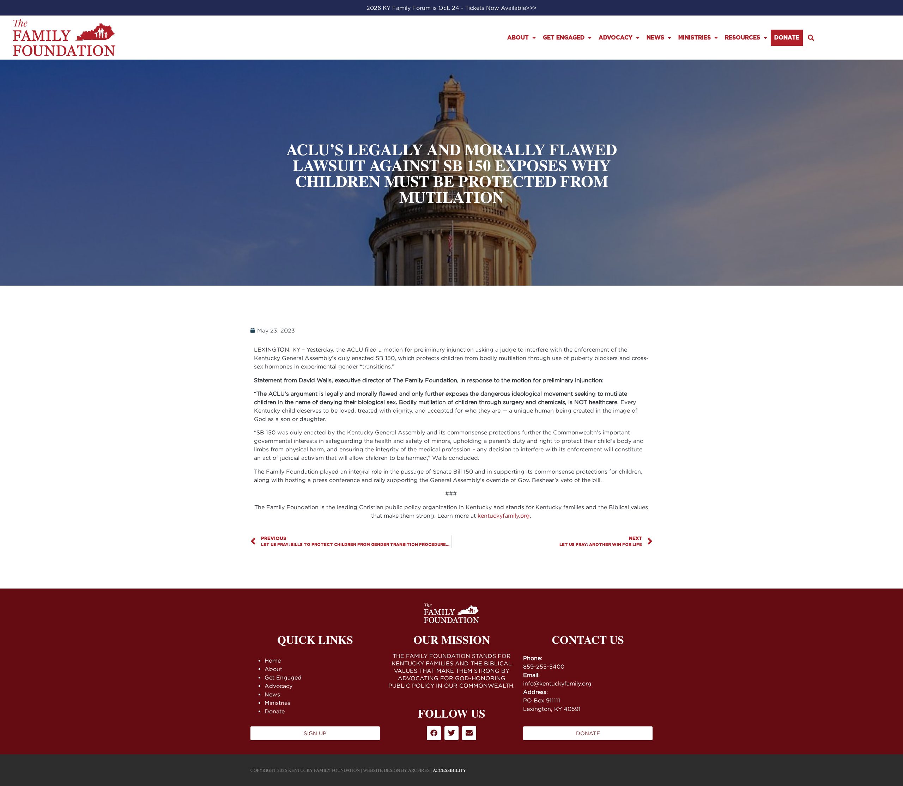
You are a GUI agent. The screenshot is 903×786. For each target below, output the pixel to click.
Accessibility (449, 770)
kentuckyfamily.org (504, 515)
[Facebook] (434, 733)
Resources (742, 38)
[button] (811, 37)
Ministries (694, 38)
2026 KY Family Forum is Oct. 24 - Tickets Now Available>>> (451, 8)
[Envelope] (469, 733)
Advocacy (615, 38)
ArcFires (419, 770)
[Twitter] (451, 733)
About (518, 38)
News (655, 38)
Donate (786, 38)
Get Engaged (563, 38)
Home (273, 660)
